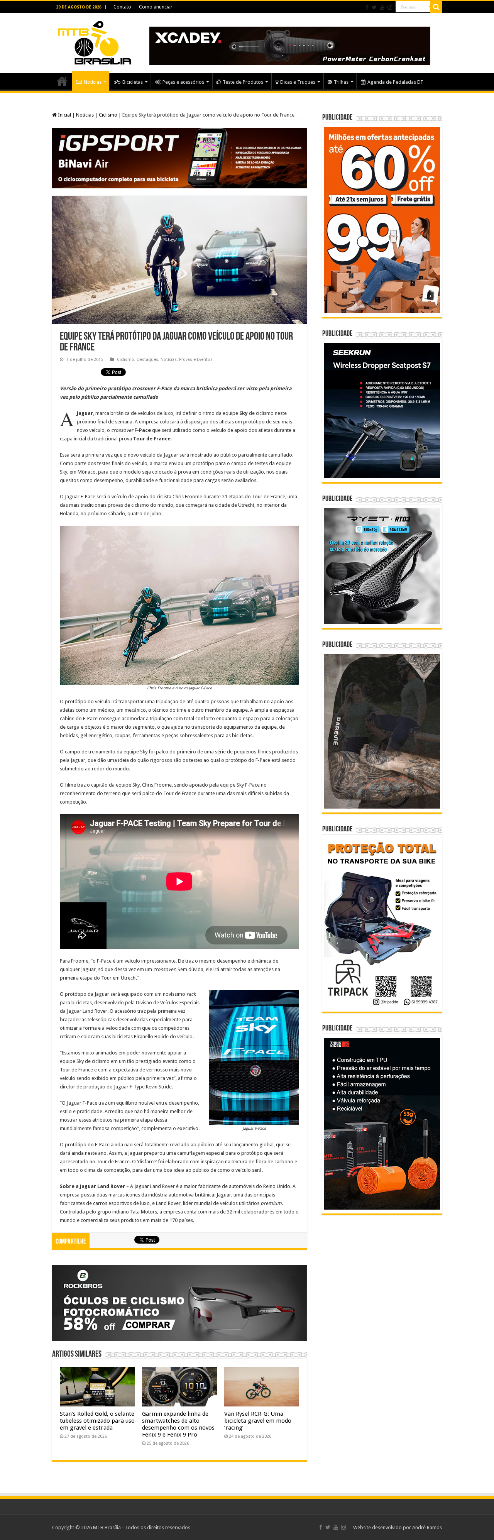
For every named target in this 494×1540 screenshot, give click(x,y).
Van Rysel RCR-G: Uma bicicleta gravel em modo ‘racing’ (257, 1420)
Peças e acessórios (183, 82)
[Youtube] (382, 7)
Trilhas (341, 82)
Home (62, 81)
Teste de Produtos (243, 82)
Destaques (147, 359)
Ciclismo (108, 115)
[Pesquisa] (436, 7)
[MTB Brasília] (94, 41)
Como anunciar (156, 7)
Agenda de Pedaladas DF (395, 82)
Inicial (64, 115)
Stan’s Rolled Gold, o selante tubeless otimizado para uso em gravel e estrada (97, 1420)
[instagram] (390, 7)
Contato (122, 7)
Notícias (93, 82)
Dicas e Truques (297, 82)
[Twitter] (374, 7)
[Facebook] (367, 7)
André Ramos (427, 1527)
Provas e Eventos (196, 359)
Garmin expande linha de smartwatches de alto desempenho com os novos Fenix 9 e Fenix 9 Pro (178, 1424)
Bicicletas (132, 82)
